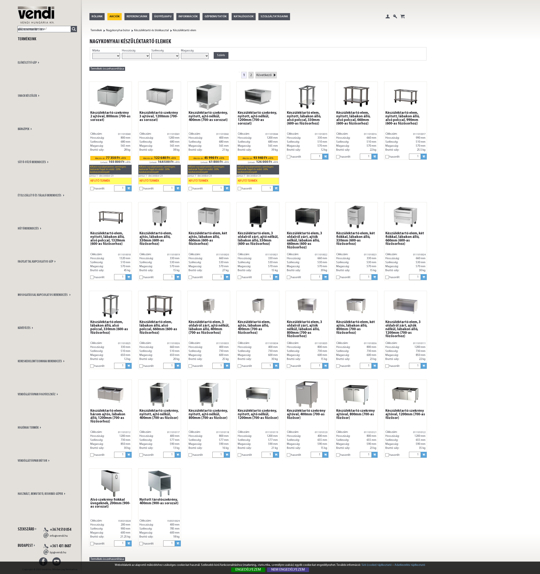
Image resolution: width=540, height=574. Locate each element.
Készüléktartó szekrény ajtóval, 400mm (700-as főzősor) (306, 414)
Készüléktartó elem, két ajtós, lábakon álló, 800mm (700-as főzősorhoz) (355, 327)
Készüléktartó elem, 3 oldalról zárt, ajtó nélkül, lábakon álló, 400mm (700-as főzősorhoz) (209, 327)
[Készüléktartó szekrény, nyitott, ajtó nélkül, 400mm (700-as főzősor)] (159, 394)
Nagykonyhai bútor (30, 29)
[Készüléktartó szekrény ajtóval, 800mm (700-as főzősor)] (356, 394)
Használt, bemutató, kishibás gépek (40, 494)
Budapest (25, 546)
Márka (96, 50)
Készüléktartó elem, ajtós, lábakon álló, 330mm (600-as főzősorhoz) (155, 239)
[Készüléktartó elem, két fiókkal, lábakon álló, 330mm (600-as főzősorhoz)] (356, 217)
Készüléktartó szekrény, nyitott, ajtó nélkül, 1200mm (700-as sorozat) (257, 118)
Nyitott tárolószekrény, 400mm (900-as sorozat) (158, 501)
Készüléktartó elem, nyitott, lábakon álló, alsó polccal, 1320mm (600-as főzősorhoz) (107, 239)
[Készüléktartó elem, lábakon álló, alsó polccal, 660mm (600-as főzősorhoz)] (159, 306)
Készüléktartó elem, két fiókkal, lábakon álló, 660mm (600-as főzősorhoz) (404, 239)
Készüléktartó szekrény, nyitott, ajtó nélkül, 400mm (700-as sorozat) (208, 116)
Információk (188, 16)
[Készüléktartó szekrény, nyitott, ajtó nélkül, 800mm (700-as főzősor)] (209, 394)
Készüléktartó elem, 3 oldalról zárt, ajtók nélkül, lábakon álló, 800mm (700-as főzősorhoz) (304, 329)
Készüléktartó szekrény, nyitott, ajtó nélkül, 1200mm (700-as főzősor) (258, 414)
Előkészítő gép (27, 62)
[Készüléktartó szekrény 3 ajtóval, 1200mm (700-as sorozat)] (159, 96)
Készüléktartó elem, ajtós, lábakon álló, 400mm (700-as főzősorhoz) (254, 327)
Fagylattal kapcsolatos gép (36, 261)
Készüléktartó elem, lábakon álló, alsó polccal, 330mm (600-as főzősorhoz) (109, 327)
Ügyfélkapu (162, 16)
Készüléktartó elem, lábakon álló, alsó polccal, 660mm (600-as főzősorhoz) (158, 327)
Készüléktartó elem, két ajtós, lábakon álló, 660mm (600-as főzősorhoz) (208, 239)
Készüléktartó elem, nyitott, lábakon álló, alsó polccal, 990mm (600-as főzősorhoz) (402, 118)
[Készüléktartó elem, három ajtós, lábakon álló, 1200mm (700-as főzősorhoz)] (110, 394)
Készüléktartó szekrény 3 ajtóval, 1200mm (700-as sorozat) (158, 116)
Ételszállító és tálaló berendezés (40, 195)
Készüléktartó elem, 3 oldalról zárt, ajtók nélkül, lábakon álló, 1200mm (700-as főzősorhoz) (403, 329)
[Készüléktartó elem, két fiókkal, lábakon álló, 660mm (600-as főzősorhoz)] (405, 217)
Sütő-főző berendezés (32, 162)
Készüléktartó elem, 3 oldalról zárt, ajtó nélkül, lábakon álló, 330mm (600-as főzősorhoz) (258, 239)
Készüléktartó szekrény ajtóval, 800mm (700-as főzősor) (355, 414)
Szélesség (157, 50)
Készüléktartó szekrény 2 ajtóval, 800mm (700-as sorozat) (110, 116)
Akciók (114, 16)
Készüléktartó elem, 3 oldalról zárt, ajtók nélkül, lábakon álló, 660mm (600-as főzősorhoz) (304, 240)
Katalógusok (244, 16)
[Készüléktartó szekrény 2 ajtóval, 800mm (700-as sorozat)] (110, 96)
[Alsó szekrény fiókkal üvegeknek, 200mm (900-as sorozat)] (110, 483)
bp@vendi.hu (58, 552)
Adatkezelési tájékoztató (409, 565)
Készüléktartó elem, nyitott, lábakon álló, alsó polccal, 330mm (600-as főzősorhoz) (304, 118)
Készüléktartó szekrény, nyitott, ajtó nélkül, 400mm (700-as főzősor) (159, 414)
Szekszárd (26, 529)
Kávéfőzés (24, 328)
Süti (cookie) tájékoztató (377, 565)
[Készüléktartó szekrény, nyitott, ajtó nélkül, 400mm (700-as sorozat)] (209, 96)
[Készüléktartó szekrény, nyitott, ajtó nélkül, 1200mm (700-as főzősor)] (258, 394)
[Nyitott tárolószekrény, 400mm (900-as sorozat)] (159, 483)
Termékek (96, 30)
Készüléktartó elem (184, 30)
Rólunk (97, 16)
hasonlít (99, 188)
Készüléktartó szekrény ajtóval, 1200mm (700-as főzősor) (405, 414)
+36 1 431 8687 (60, 546)
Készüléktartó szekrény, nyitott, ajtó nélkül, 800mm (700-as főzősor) (208, 414)
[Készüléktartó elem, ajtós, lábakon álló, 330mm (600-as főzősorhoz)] (159, 217)
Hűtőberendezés (28, 228)
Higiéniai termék (28, 427)
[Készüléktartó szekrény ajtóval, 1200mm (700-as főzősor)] (405, 394)
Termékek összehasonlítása (107, 68)
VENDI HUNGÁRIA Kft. (36, 19)
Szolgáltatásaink (274, 16)
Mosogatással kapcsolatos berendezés (43, 295)
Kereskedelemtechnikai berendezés (40, 361)
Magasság (187, 50)
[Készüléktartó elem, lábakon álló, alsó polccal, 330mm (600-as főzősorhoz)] (110, 306)
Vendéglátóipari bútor (32, 461)
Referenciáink (137, 16)
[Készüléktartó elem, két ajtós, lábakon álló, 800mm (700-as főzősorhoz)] (356, 306)
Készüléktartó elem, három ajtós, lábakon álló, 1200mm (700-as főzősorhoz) (107, 416)
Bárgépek (24, 129)
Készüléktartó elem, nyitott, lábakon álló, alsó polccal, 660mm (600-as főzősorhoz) (353, 118)
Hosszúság (128, 50)
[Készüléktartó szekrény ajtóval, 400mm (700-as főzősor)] (307, 394)
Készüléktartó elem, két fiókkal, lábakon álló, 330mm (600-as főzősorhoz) (355, 239)
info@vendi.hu (59, 536)
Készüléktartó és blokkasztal (151, 30)
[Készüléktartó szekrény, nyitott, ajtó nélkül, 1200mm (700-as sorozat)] (258, 96)
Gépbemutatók (216, 16)
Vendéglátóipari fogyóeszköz (37, 394)
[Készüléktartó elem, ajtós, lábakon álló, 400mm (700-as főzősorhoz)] (258, 306)
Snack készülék (27, 96)
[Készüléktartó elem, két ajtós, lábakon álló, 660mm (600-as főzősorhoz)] (209, 217)
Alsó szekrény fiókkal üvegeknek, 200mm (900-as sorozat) (110, 503)
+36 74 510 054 (60, 530)
